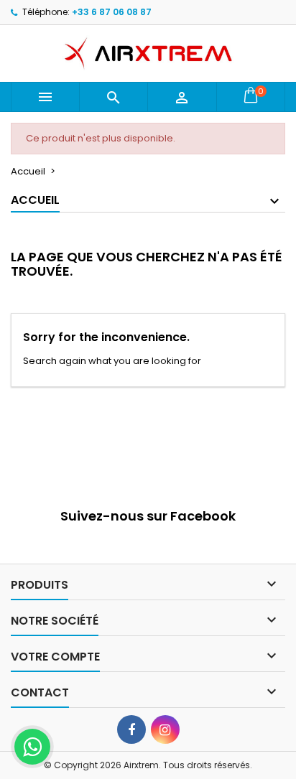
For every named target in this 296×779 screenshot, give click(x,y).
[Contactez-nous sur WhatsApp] (32, 747)
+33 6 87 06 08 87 (112, 12)
